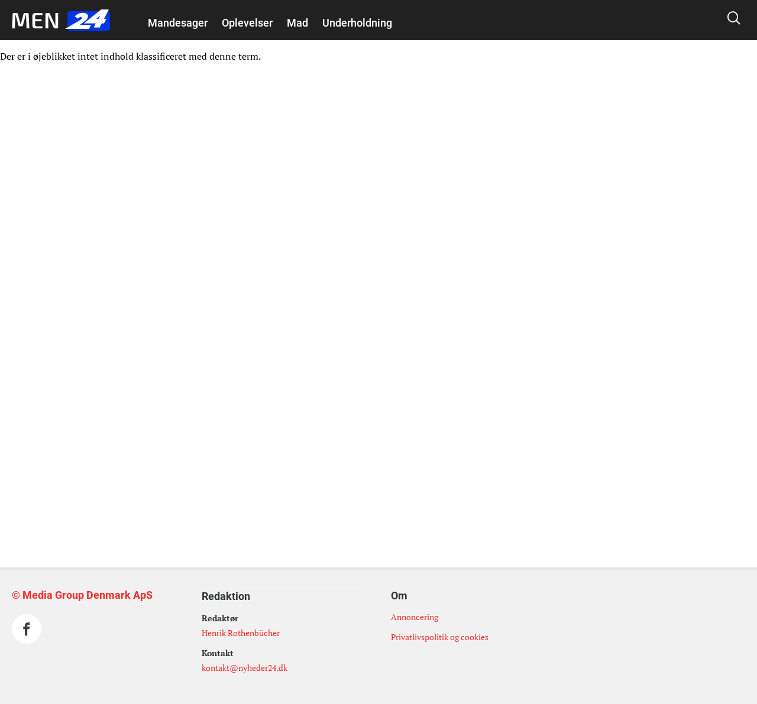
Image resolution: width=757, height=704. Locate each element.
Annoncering (414, 616)
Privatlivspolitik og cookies (440, 637)
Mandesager (178, 23)
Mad (297, 23)
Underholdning (357, 23)
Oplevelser (247, 23)
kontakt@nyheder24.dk (244, 667)
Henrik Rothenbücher (241, 632)
